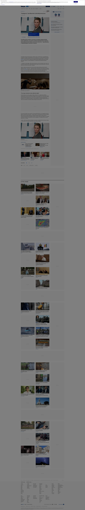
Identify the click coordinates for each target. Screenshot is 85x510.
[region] (42, 3)
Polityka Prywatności (3, 4)
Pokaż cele (76, 3)
